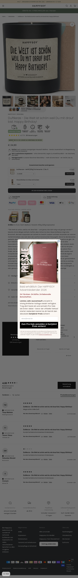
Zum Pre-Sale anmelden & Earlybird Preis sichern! (39, 325)
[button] (39, 263)
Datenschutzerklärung (45, 334)
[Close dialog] (59, 241)
